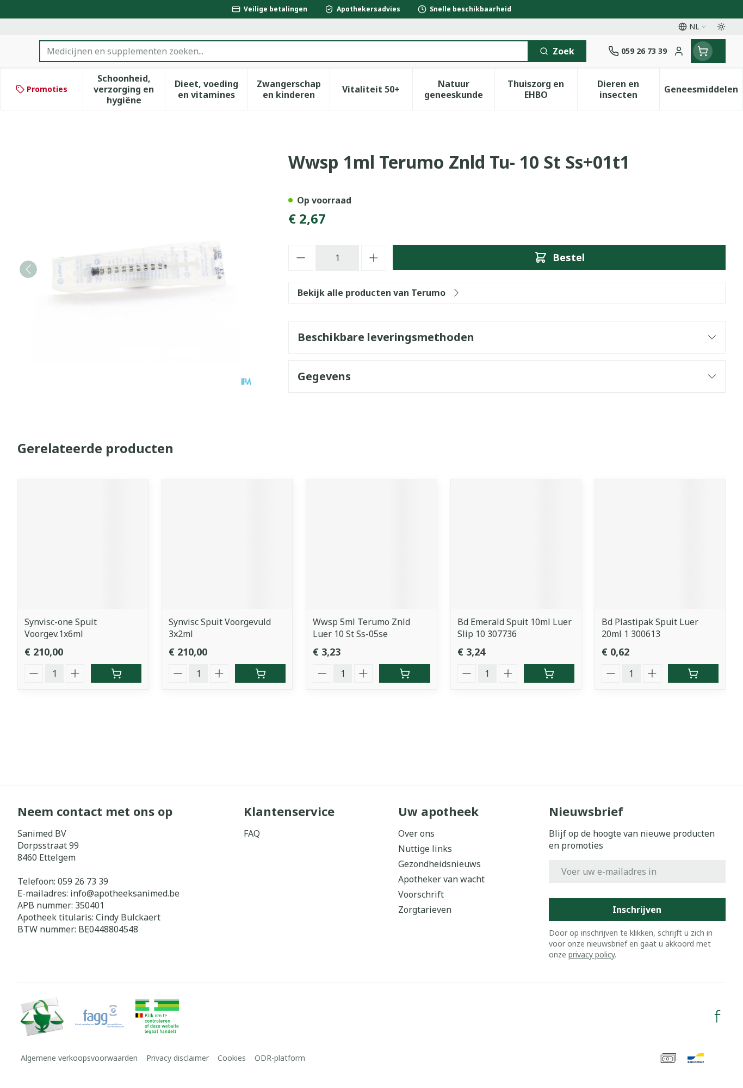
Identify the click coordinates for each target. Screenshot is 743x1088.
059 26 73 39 (83, 881)
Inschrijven (636, 910)
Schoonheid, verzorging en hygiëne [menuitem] (129, 89)
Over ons (416, 833)
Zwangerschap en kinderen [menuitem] (293, 89)
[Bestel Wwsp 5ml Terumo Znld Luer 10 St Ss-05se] (404, 673)
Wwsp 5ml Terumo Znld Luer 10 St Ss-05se (361, 628)
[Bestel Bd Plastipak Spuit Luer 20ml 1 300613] (693, 673)
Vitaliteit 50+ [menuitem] (377, 92)
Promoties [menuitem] (47, 89)
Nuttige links (425, 849)
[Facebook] (717, 1016)
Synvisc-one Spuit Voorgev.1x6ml (60, 628)
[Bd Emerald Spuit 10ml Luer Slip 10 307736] (516, 544)
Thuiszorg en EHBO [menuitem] (542, 89)
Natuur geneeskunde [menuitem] (459, 89)
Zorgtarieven (424, 910)
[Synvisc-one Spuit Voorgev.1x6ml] (83, 544)
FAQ (252, 833)
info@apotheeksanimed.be (124, 893)
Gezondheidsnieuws (439, 864)
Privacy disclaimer (177, 1058)
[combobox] (284, 51)
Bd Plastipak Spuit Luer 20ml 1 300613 (650, 628)
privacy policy (591, 954)
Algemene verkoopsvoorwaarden (79, 1058)
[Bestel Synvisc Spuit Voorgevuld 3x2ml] (260, 673)
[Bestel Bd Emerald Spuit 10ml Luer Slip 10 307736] (549, 673)
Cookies (232, 1058)
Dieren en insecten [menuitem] (628, 89)
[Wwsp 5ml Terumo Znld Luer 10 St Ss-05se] (371, 544)
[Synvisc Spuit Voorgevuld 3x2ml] (227, 544)
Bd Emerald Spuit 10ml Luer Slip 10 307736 (514, 628)
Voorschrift (421, 894)
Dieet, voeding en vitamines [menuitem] (211, 89)
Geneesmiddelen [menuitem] (703, 92)
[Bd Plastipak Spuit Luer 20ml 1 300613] (660, 544)
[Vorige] (28, 269)
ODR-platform (280, 1058)
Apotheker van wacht (441, 879)
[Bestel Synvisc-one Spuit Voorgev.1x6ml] (116, 673)
